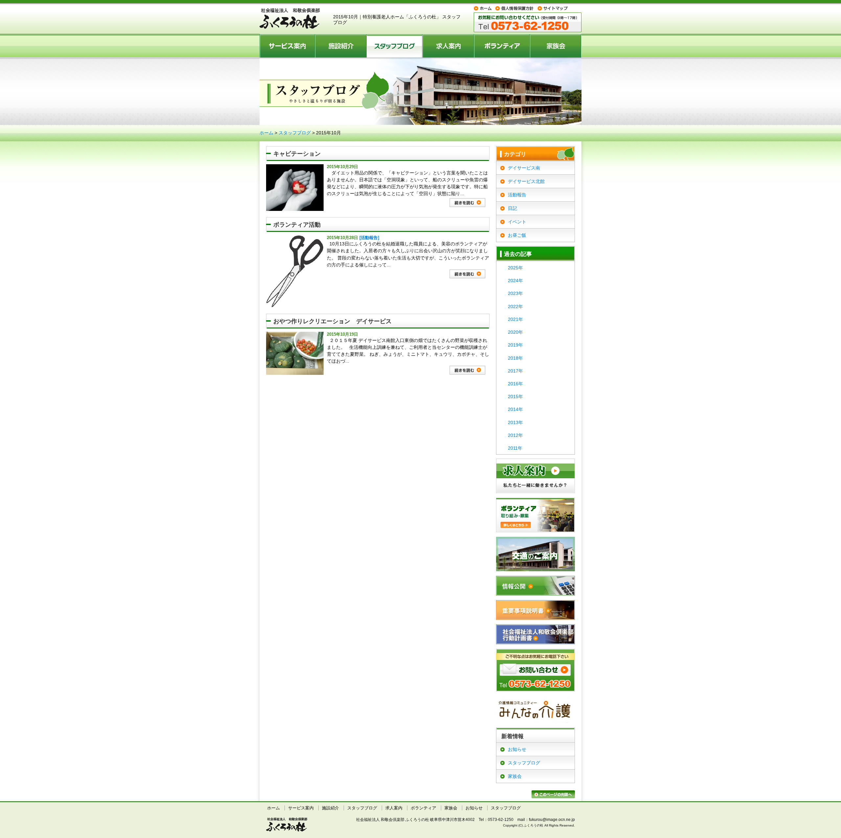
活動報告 (517, 194)
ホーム (266, 132)
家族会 (555, 45)
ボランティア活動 (297, 224)
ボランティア (502, 45)
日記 (512, 208)
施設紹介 (341, 45)
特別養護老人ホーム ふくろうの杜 (290, 18)
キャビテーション (297, 153)
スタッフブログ (395, 45)
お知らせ (517, 749)
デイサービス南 (524, 167)
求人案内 (448, 45)
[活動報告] (369, 237)
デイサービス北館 (526, 181)
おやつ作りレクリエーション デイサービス (332, 321)
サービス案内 (287, 45)
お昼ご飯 (517, 235)
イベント (517, 221)
